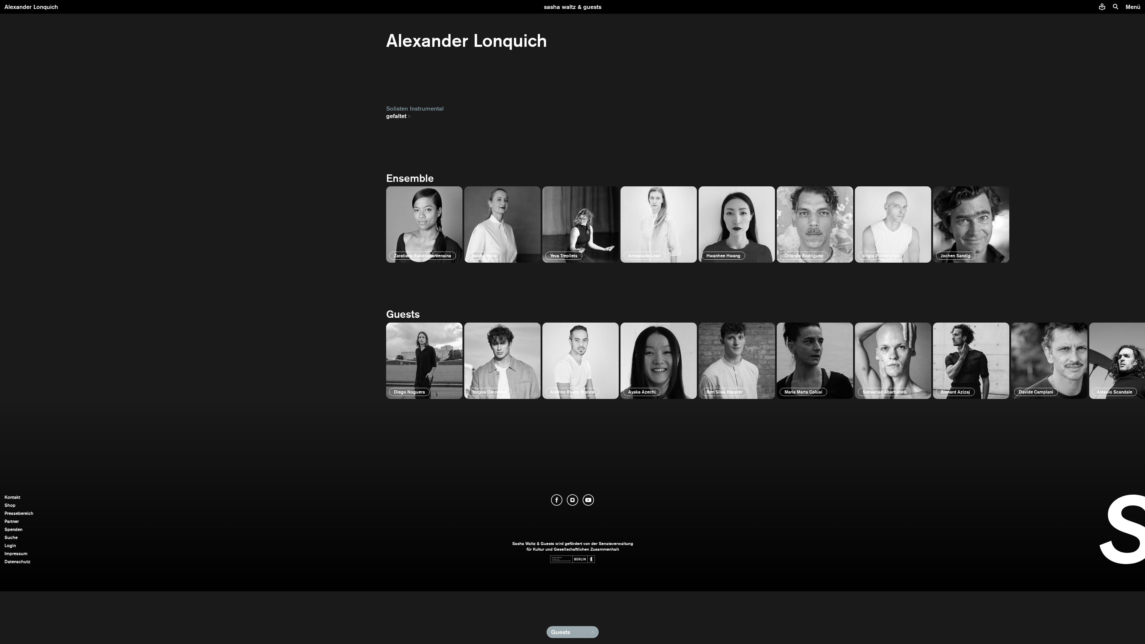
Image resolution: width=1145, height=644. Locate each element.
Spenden (13, 529)
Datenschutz (17, 561)
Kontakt (12, 497)
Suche (11, 537)
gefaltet (396, 116)
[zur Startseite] (572, 7)
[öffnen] (424, 224)
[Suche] (1116, 7)
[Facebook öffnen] (556, 500)
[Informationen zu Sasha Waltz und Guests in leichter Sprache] (1102, 7)
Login (10, 545)
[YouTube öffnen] (588, 500)
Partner (11, 521)
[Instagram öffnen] (572, 500)
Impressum (15, 553)
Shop (10, 505)
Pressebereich (18, 513)
